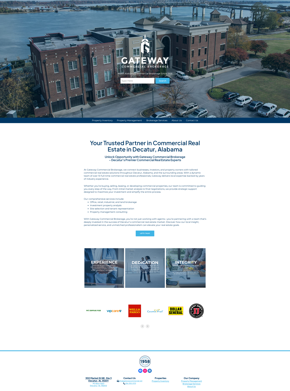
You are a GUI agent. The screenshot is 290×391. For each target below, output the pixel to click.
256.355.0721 (130, 383)
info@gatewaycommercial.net (130, 381)
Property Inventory (160, 381)
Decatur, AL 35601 (98, 380)
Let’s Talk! (145, 233)
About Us (191, 386)
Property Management (191, 381)
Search (162, 80)
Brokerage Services (192, 384)
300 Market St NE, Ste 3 (98, 378)
